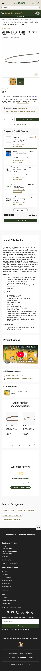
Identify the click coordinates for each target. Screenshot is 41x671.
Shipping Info (22, 108)
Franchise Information (9, 600)
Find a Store (6, 603)
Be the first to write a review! (20, 487)
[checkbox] (20, 142)
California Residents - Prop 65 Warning (19, 379)
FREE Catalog (6, 577)
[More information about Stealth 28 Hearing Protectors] (11, 196)
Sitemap (30, 657)
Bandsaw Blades (16, 22)
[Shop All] (3, 3)
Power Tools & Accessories (12, 515)
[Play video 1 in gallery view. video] (20, 81)
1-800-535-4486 (7, 553)
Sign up (20, 626)
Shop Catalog (6, 583)
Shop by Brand (6, 586)
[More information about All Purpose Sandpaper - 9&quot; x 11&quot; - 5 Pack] (11, 150)
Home (4, 19)
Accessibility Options (15, 657)
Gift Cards (5, 571)
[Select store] (33, 3)
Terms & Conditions (26, 653)
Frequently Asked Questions (11, 563)
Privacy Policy (26, 629)
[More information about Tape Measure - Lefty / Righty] (11, 167)
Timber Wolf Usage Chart (15, 375)
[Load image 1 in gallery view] (5, 81)
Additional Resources (12, 371)
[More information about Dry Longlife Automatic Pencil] (11, 183)
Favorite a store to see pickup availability (20, 111)
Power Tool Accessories (15, 19)
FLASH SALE (20, 16)
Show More (20, 210)
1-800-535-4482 (7, 548)
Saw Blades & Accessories (12, 519)
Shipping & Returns (8, 560)
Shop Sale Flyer (7, 580)
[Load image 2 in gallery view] (13, 81)
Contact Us (5, 557)
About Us (5, 594)
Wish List (5, 574)
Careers (4, 597)
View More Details (23, 103)
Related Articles (10, 386)
